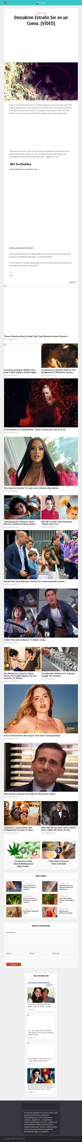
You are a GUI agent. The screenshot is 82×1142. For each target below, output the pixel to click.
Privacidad (63, 1139)
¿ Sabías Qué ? (41, 13)
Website (56, 953)
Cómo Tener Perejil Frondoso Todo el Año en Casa (67, 900)
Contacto (56, 1139)
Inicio (76, 1139)
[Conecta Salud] (41, 2)
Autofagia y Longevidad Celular (31, 912)
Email (32, 953)
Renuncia (70, 1139)
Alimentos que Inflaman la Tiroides (65, 912)
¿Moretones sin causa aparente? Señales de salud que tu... (66, 887)
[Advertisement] (41, 44)
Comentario (11, 932)
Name (9, 953)
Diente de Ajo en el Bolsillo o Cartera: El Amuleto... (29, 887)
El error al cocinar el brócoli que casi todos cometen (30, 900)
